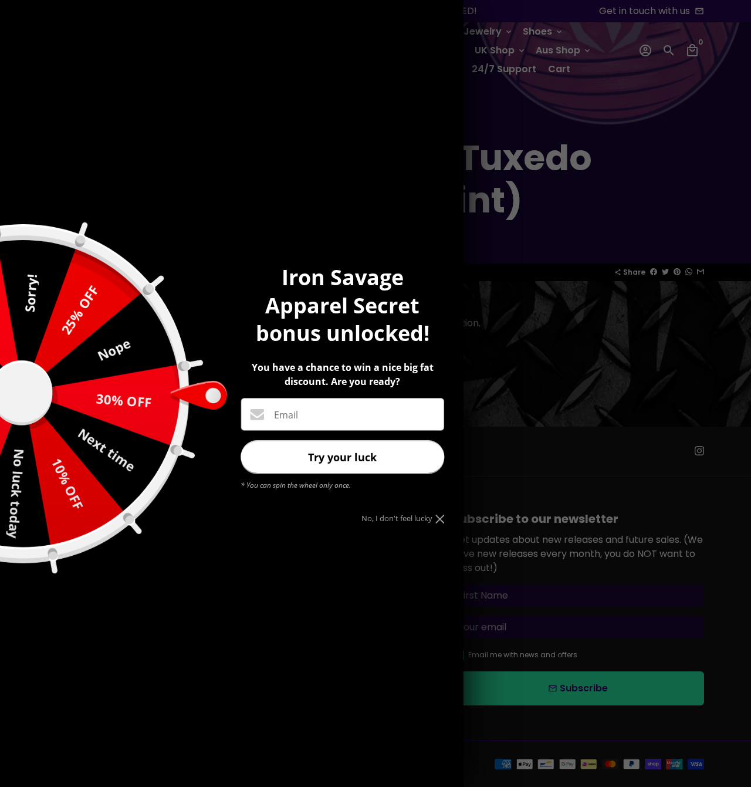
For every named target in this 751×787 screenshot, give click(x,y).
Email (286, 415)
